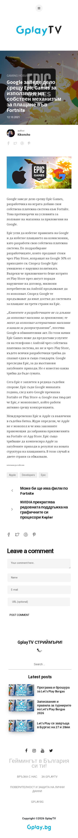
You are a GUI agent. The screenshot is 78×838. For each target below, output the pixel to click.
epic (43, 475)
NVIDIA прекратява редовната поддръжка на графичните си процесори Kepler (44, 509)
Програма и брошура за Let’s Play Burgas (53, 689)
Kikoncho (24, 135)
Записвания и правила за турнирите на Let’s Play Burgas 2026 (54, 707)
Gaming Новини (19, 76)
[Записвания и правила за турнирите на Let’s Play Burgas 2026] (21, 705)
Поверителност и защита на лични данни (37, 789)
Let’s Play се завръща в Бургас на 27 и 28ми (53, 725)
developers (28, 475)
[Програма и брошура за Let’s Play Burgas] (21, 690)
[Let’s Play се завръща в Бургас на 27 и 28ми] (21, 726)
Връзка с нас (27, 777)
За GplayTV (49, 777)
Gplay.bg (37, 802)
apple (12, 475)
